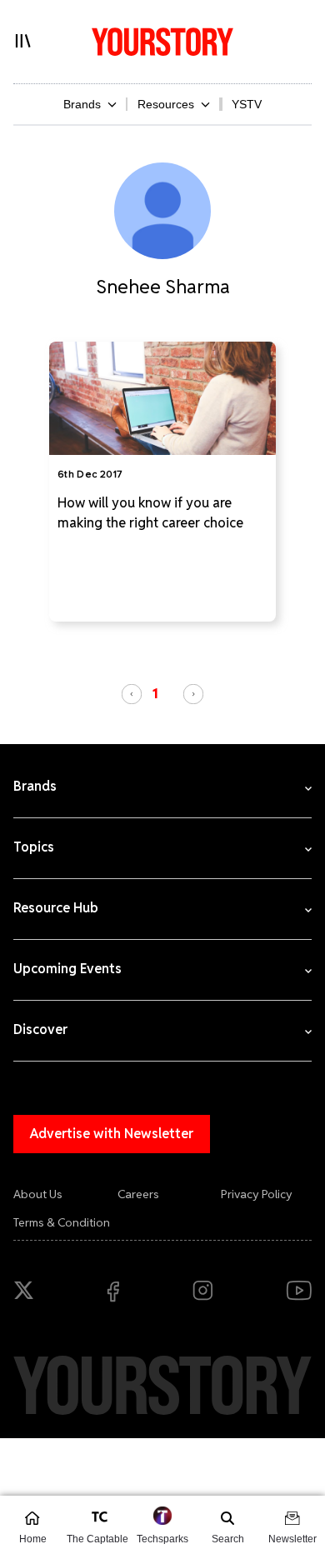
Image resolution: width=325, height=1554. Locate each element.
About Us (37, 1194)
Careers (138, 1194)
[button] (132, 694)
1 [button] (155, 693)
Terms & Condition (61, 1222)
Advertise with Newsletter (111, 1133)
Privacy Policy (256, 1194)
